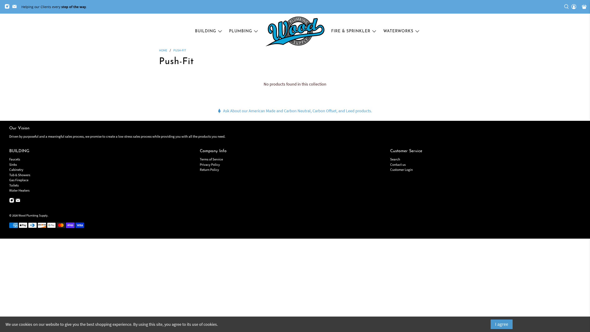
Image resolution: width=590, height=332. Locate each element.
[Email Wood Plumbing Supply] (15, 8)
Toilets (14, 185)
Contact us (398, 164)
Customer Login (401, 169)
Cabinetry (16, 169)
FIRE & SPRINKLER (350, 31)
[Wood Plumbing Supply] (295, 31)
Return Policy (209, 169)
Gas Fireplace (18, 180)
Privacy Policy (210, 164)
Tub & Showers (19, 175)
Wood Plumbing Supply (32, 215)
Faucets (14, 159)
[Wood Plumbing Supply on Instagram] (8, 8)
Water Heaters (19, 190)
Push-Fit (179, 50)
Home (163, 50)
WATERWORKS (398, 31)
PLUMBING (240, 31)
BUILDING (205, 31)
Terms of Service (211, 159)
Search (395, 159)
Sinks (13, 164)
